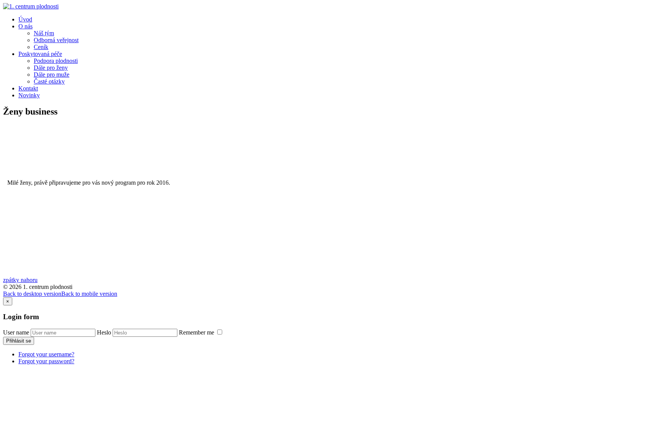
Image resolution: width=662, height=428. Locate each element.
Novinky (29, 95)
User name (16, 332)
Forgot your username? (46, 354)
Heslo (104, 332)
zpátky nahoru (20, 280)
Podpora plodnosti (56, 60)
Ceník (41, 47)
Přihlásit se (18, 341)
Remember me (197, 332)
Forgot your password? (46, 361)
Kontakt (28, 88)
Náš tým (44, 33)
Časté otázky (49, 81)
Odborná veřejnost (56, 40)
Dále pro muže (51, 74)
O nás (25, 26)
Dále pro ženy (51, 67)
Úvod (25, 19)
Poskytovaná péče (40, 54)
